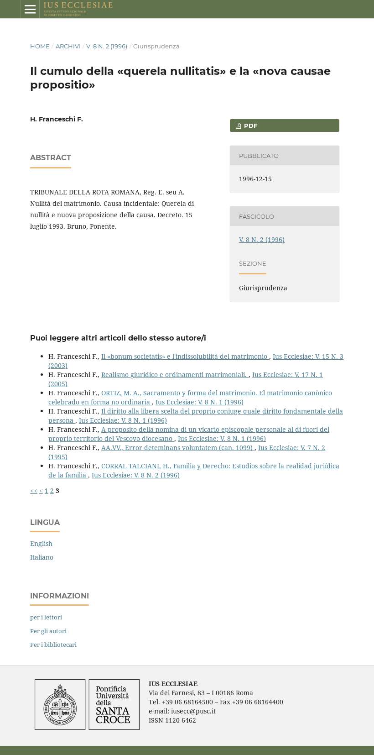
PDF (249, 125)
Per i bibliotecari (53, 644)
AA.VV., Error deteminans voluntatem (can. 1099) (178, 447)
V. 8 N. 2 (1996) (106, 46)
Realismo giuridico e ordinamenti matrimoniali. (175, 374)
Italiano (41, 557)
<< (33, 490)
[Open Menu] (30, 9)
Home (40, 46)
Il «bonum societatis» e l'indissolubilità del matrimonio (185, 356)
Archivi (68, 46)
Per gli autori (48, 631)
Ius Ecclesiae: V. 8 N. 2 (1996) (136, 475)
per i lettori (46, 617)
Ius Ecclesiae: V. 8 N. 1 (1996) (200, 402)
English (41, 543)
